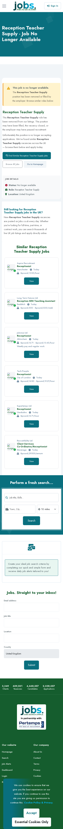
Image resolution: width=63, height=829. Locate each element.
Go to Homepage (35, 164)
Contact (37, 757)
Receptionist (24, 266)
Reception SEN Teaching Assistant (36, 301)
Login (4, 775)
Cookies (37, 775)
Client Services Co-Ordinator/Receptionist (32, 445)
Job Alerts (6, 763)
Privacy (36, 770)
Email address (10, 600)
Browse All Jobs (12, 164)
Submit (31, 665)
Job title (7, 616)
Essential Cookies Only (31, 822)
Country (7, 647)
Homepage (7, 751)
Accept (31, 813)
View (31, 281)
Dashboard (7, 770)
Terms (36, 763)
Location (7, 631)
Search (31, 521)
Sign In (54, 6)
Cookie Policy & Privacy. (38, 802)
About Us (37, 751)
